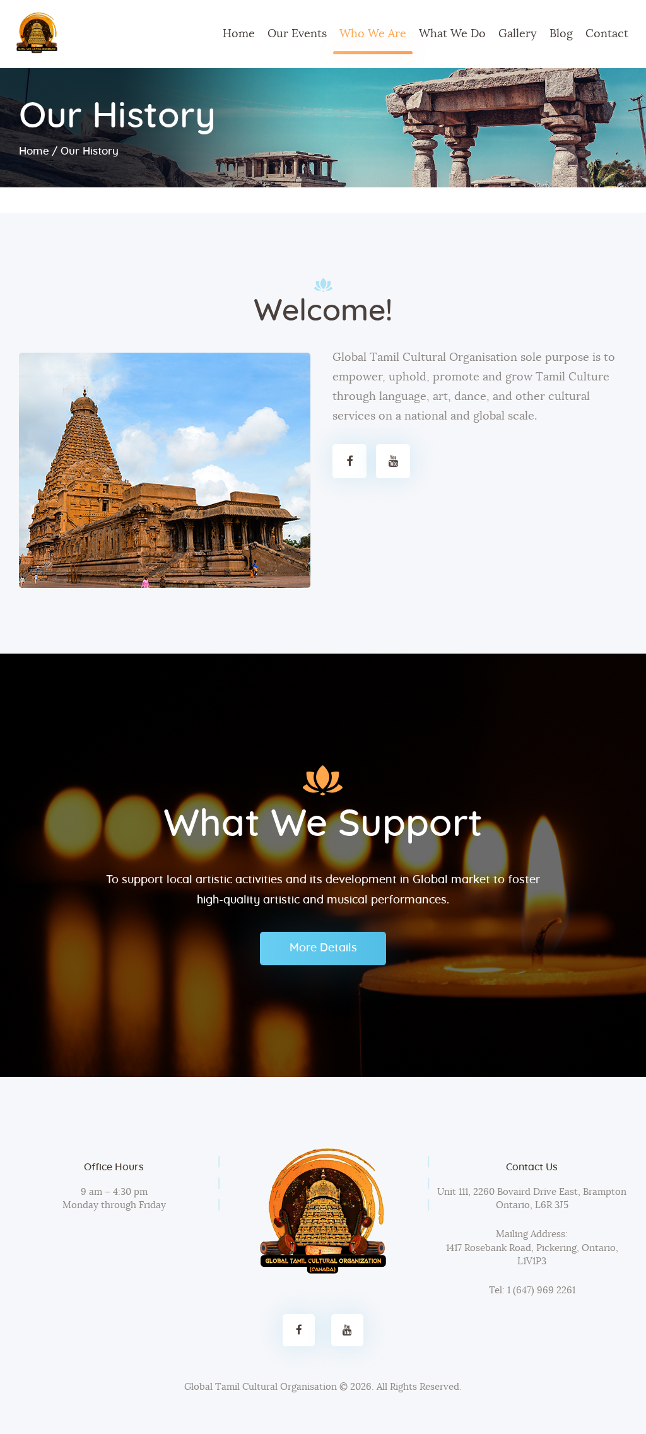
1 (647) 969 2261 (540, 1290)
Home (34, 151)
